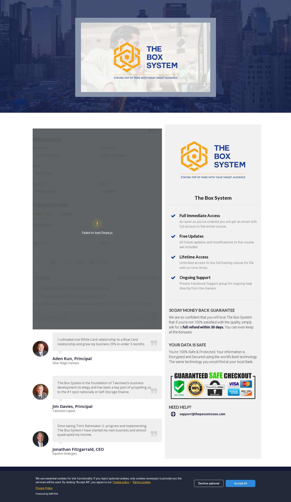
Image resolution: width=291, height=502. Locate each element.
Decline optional (208, 483)
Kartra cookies (142, 482)
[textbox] (107, 430)
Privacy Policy (44, 488)
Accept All (240, 483)
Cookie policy (121, 482)
